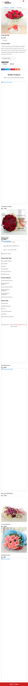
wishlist (12, 64)
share (18, 69)
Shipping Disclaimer (6, 306)
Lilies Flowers (4, 263)
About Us (3, 308)
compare (4, 64)
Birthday (12, 7)
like (4, 69)
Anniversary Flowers (6, 271)
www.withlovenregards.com (18, 324)
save (13, 69)
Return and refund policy (7, 316)
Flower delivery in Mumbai (5, 284)
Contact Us (4, 314)
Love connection (5, 524)
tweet (8, 69)
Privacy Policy (4, 303)
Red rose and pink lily (7, 493)
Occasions (6, 7)
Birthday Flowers (5, 274)
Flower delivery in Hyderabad (5, 294)
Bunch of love (5, 237)
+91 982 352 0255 (12, 249)
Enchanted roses (5, 555)
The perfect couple (6, 206)
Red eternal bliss (5, 365)
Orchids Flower (4, 268)
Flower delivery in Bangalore (5, 290)
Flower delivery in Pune (6, 280)
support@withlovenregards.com (11, 245)
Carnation (3, 266)
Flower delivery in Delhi (6, 287)
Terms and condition (6, 311)
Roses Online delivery (6, 261)
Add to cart (5, 62)
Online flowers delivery (6, 297)
